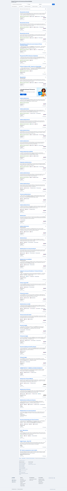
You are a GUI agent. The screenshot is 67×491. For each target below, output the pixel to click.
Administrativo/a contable (25, 304)
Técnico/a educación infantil (25, 314)
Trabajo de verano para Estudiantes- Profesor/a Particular (31, 271)
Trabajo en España (22, 485)
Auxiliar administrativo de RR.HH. (26, 151)
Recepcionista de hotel (24, 12)
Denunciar (44, 19)
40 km (40, 4)
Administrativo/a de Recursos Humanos (28, 400)
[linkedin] (54, 478)
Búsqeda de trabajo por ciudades (32, 464)
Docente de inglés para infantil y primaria (28, 346)
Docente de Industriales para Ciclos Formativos (29, 419)
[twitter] (52, 478)
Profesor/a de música (24, 293)
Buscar (53, 4)
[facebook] (49, 478)
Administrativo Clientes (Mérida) (26, 378)
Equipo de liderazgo (22, 481)
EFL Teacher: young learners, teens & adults (28, 450)
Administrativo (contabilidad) (26, 259)
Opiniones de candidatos (42, 480)
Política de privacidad (20, 489)
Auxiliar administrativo (24, 98)
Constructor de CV (41, 482)
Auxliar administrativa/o (25, 130)
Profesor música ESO (24, 282)
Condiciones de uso (14, 489)
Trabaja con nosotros (22, 483)
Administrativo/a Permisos (25, 389)
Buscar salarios (40, 481)
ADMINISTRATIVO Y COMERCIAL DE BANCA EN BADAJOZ (31, 368)
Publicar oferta (31, 480)
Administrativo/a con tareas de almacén (28, 248)
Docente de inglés (23, 325)
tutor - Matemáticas (24, 430)
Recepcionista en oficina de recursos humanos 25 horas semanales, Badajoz (31, 45)
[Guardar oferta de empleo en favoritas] (45, 12)
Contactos (21, 482)
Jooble (54, 489)
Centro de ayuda (22, 484)
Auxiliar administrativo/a (25, 119)
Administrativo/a (23, 237)
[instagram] (51, 478)
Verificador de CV (41, 483)
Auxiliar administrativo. (24, 108)
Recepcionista (23, 77)
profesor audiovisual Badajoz (22, 463)
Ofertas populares (30, 463)
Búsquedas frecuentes (21, 460)
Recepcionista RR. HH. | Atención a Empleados (29, 55)
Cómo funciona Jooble (23, 480)
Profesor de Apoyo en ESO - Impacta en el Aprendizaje (30, 66)
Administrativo (23, 215)
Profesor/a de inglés (24, 336)
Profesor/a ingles (23, 357)
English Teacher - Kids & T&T (25, 441)
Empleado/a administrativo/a (25, 162)
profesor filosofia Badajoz (22, 464)
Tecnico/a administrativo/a (25, 194)
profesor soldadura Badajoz (22, 472)
